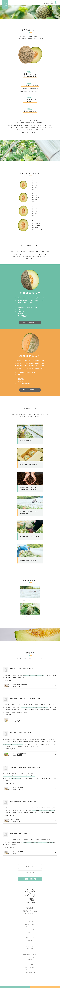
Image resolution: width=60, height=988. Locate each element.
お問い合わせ (30, 873)
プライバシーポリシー (30, 957)
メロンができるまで (30, 929)
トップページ (4, 21)
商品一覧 (30, 932)
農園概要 (30, 940)
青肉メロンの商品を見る (29, 322)
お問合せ (51, 3)
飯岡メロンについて (30, 924)
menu (56, 3)
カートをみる (46, 3)
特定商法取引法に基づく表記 (30, 954)
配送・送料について (30, 967)
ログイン (30, 959)
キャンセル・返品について (30, 972)
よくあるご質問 (30, 866)
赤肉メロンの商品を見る (29, 390)
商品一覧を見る (31, 879)
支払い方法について (30, 970)
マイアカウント (30, 962)
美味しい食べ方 (30, 927)
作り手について (30, 938)
